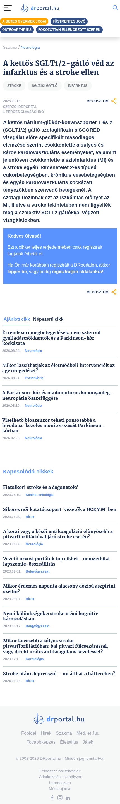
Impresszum (60, 782)
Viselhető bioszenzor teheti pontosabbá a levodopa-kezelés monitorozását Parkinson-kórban (53, 425)
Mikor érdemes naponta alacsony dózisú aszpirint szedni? (59, 588)
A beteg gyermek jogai (24, 21)
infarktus (77, 86)
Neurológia (30, 47)
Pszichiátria (34, 378)
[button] (52, 798)
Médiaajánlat (60, 788)
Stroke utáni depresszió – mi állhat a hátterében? (59, 673)
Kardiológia (35, 659)
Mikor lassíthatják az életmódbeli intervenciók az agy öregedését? (58, 368)
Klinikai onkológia (40, 495)
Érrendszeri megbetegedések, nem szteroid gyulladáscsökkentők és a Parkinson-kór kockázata (51, 338)
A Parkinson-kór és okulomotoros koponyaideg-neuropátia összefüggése (57, 395)
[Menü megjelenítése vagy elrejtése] (8, 7)
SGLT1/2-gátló (44, 86)
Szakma (10, 47)
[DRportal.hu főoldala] (41, 8)
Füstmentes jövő (69, 21)
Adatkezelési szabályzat (60, 777)
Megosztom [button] (97, 101)
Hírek (30, 517)
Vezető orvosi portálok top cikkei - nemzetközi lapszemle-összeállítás (56, 561)
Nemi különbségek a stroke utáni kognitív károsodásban (50, 616)
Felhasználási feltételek (60, 771)
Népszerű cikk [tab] (48, 319)
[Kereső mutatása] (115, 7)
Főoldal (28, 733)
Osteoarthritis (17, 30)
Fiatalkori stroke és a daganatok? (40, 487)
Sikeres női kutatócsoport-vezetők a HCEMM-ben (59, 509)
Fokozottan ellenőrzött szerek (69, 30)
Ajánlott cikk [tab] (17, 319)
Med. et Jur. (87, 733)
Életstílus (69, 742)
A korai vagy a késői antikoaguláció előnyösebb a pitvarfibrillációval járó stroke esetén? (58, 534)
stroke (14, 86)
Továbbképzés (41, 742)
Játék (88, 742)
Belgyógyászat (37, 571)
